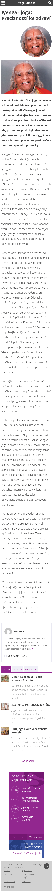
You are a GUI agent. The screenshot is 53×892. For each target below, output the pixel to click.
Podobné (6, 669)
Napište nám (9, 881)
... (30, 648)
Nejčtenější (17, 669)
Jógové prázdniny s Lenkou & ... (26, 809)
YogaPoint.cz (26, 3)
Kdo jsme (8, 874)
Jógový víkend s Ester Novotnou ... (27, 789)
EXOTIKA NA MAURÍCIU (23, 818)
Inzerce (7, 870)
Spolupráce (27, 870)
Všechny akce (35, 837)
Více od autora (31, 669)
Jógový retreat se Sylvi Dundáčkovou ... (27, 799)
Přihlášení (26, 881)
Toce (12, 886)
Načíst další (27, 761)
